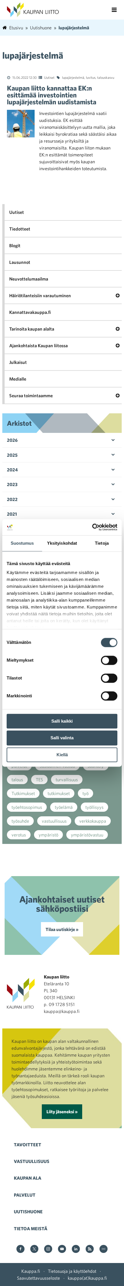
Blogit (14, 245)
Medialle (17, 378)
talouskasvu (105, 77)
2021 (12, 514)
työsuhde (20, 821)
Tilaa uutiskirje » (62, 929)
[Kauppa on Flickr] (103, 1249)
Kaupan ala (27, 1178)
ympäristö (48, 834)
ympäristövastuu (87, 834)
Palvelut (24, 1194)
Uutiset (49, 77)
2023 (12, 484)
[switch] (109, 660)
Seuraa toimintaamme (31, 395)
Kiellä (62, 754)
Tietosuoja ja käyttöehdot (72, 1271)
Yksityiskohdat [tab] (62, 543)
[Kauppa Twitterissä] (34, 1249)
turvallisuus (67, 779)
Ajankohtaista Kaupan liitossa (38, 345)
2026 (12, 440)
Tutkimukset (23, 793)
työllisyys (94, 807)
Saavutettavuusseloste (38, 1278)
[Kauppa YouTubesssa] (62, 1249)
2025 (12, 455)
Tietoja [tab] (102, 543)
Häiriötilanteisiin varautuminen (40, 295)
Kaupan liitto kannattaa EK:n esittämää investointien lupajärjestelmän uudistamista (51, 95)
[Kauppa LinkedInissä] (76, 1249)
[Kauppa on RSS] (90, 1249)
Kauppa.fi (30, 1271)
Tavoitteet (27, 1144)
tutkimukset (59, 793)
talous (17, 779)
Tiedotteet (19, 228)
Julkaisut (18, 362)
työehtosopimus (27, 807)
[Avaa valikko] (114, 9)
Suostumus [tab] (22, 543)
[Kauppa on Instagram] (48, 1249)
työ (85, 793)
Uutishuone (28, 1211)
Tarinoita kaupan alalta (31, 328)
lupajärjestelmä (73, 77)
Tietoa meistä (30, 1228)
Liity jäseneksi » (62, 1111)
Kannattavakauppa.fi (30, 312)
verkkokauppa (92, 821)
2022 (12, 499)
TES (39, 779)
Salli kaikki (62, 721)
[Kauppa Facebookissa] (20, 1249)
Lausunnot (19, 262)
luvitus (90, 77)
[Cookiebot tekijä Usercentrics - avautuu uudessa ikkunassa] (92, 527)
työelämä (64, 807)
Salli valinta (62, 738)
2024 (12, 469)
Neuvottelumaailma (28, 278)
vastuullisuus (54, 821)
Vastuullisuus (31, 1161)
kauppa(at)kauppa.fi (87, 1278)
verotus (19, 834)
